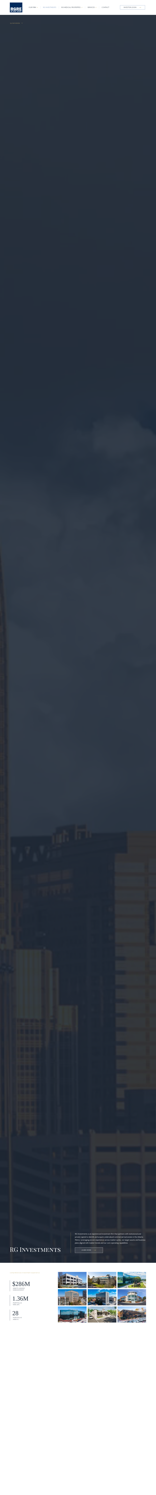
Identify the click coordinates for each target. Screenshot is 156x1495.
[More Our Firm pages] (37, 7)
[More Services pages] (96, 7)
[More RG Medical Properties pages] (81, 7)
